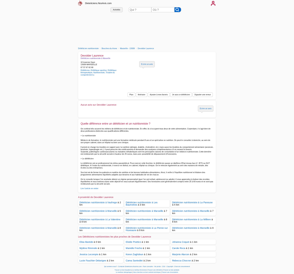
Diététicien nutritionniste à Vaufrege (98, 202)
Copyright (170, 266)
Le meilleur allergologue (124, 272)
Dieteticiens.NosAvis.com (98, 3)
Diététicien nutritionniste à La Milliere (191, 219)
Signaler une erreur (202, 95)
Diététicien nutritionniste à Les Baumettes (141, 203)
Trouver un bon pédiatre (171, 270)
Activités (116, 10)
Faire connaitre (148, 266)
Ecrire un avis (147, 64)
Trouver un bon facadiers (123, 270)
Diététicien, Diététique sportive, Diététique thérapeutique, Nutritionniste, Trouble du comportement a (98, 72)
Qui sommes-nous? (110, 266)
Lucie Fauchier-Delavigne (92, 260)
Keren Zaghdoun (134, 254)
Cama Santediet (134, 260)
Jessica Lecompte (88, 254)
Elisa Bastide (86, 242)
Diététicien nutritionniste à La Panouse (192, 202)
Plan (131, 95)
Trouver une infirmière (155, 270)
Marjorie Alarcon (180, 254)
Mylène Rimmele (88, 248)
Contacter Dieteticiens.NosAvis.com (130, 266)
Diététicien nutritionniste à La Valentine (99, 219)
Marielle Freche (134, 248)
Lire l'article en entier (89, 188)
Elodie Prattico (133, 242)
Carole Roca (178, 248)
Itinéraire (141, 95)
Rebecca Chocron (181, 260)
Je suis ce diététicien (181, 95)
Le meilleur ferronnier (139, 270)
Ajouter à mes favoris (159, 95)
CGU (163, 266)
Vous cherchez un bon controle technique (147, 272)
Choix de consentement (182, 266)
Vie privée (157, 266)
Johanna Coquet (180, 242)
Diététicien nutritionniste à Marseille (98, 211)
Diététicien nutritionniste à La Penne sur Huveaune (147, 229)
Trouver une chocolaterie (170, 272)
